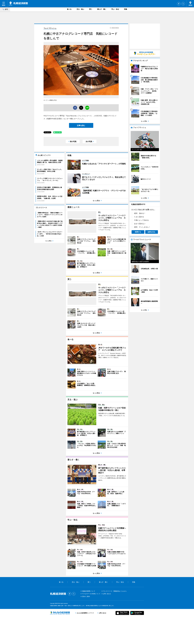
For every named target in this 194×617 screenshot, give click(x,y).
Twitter (183, 3)
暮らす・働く (101, 9)
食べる (69, 9)
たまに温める (139, 217)
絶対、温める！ (140, 213)
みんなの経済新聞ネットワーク (60, 612)
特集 (125, 9)
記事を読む (81, 125)
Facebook (178, 3)
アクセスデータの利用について (91, 594)
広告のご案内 (86, 596)
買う (90, 9)
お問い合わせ (107, 594)
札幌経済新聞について (88, 591)
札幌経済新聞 (18, 4)
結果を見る (151, 232)
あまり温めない (140, 223)
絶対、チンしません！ (142, 227)
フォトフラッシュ (50, 28)
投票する (138, 232)
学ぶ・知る (115, 9)
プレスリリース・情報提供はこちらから (115, 591)
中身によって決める (141, 220)
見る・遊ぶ (80, 9)
